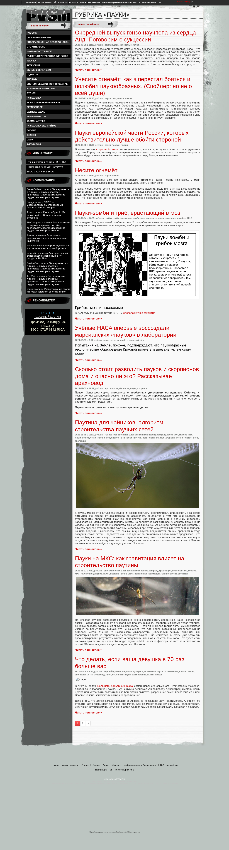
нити (122, 438)
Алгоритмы (34, 144)
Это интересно (36, 47)
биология (124, 388)
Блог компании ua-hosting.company (147, 434)
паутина (137, 438)
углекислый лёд (135, 340)
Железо (31, 135)
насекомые (126, 45)
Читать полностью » (88, 69)
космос (192, 570)
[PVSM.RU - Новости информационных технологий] (48, 17)
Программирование (39, 37)
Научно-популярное (39, 51)
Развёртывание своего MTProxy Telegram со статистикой (48, 290)
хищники (170, 438)
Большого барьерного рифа (115, 685)
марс (106, 340)
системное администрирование (47, 84)
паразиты (151, 218)
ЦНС (189, 218)
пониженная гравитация (147, 574)
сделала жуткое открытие (139, 312)
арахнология (111, 388)
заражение (126, 218)
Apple (83, 2)
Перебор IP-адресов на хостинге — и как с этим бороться (48, 247)
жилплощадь (112, 45)
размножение (171, 671)
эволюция (80, 441)
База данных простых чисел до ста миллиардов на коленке (47, 238)
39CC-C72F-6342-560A (40, 171)
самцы (190, 671)
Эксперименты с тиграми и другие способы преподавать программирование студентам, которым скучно (48, 193)
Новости (32, 33)
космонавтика (36, 121)
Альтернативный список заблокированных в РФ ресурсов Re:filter (47, 256)
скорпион (142, 388)
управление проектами (41, 88)
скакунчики (118, 98)
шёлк (195, 438)
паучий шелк (126, 574)
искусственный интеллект (43, 102)
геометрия (172, 434)
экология (183, 574)
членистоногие (184, 438)
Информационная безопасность (121, 2)
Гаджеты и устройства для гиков (47, 56)
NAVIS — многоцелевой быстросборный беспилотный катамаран (45, 205)
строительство (156, 438)
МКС (77, 574)
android (32, 79)
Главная (31, 2)
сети (145, 438)
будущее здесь (36, 112)
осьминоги (150, 671)
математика (185, 434)
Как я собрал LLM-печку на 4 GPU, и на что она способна (46, 215)
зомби (136, 218)
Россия (116, 145)
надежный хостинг (47, 314)
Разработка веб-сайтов (41, 126)
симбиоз (181, 218)
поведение (170, 218)
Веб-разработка (37, 116)
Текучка (31, 61)
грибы (116, 218)
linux (30, 139)
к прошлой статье (107, 149)
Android (62, 2)
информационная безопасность (48, 42)
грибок (108, 218)
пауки (136, 45)
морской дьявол (112, 671)
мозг (142, 218)
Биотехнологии (112, 570)
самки (182, 671)
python (31, 93)
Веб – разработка (151, 2)
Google (73, 2)
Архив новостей (47, 2)
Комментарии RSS (124, 770)
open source (35, 107)
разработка (34, 98)
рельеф (121, 340)
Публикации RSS (103, 770)
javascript (33, 65)
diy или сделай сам (39, 70)
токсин (128, 98)
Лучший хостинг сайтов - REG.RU (46, 162)
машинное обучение (85, 438)
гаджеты (32, 74)
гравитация (165, 570)
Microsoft (94, 2)
